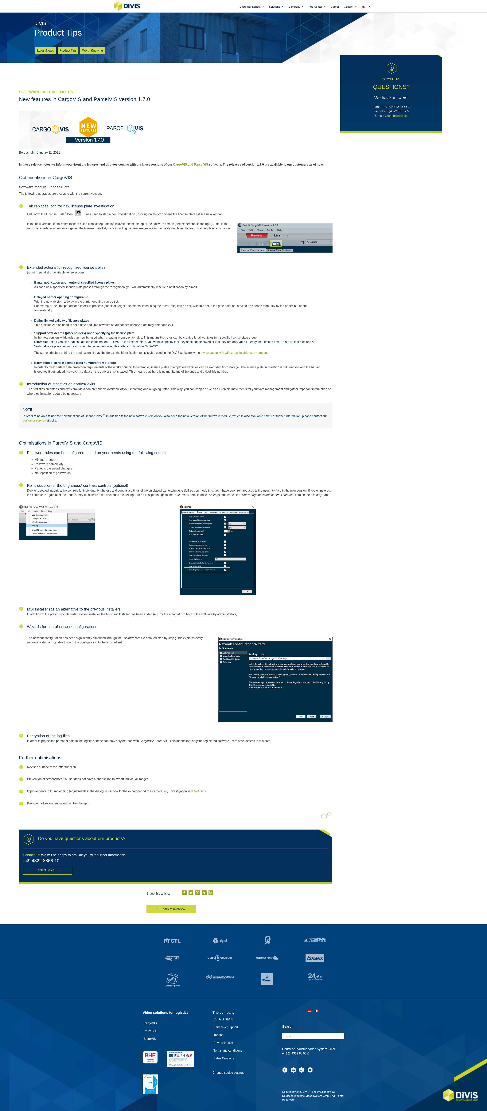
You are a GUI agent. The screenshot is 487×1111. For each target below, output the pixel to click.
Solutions (274, 6)
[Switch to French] (317, 1010)
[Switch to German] (309, 1010)
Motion (199, 790)
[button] (47, 870)
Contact (348, 6)
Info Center (315, 6)
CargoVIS (180, 164)
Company (294, 6)
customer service (34, 420)
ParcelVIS (201, 164)
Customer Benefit (250, 6)
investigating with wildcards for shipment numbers (234, 352)
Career (335, 6)
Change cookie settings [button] (228, 1072)
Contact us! (31, 855)
